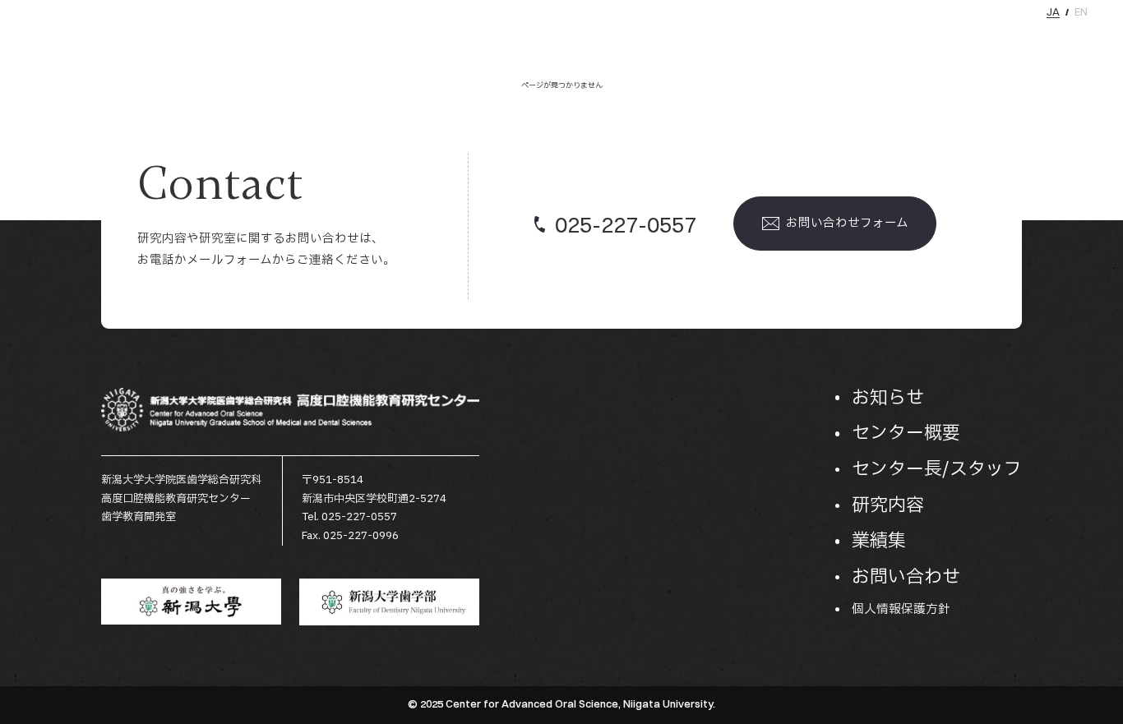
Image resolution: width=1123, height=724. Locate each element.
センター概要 (714, 40)
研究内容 (927, 40)
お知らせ (634, 40)
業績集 (988, 40)
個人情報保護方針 (901, 609)
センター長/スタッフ (827, 40)
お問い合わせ (1062, 40)
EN (1081, 12)
